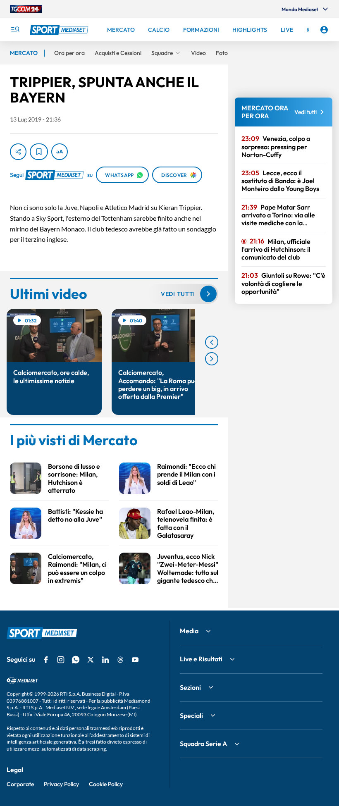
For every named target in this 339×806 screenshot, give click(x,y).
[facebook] (46, 660)
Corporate (20, 784)
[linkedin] (105, 660)
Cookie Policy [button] (106, 784)
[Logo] (60, 30)
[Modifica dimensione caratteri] (59, 151)
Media (189, 631)
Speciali (191, 715)
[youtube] (135, 660)
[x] (90, 660)
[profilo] (324, 30)
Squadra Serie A (203, 743)
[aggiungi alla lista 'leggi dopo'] (39, 151)
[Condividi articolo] (18, 151)
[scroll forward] (211, 358)
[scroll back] (211, 342)
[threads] (120, 660)
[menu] (15, 30)
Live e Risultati (201, 659)
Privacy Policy (61, 784)
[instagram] (61, 660)
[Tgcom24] (26, 9)
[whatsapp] (76, 660)
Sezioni (190, 687)
